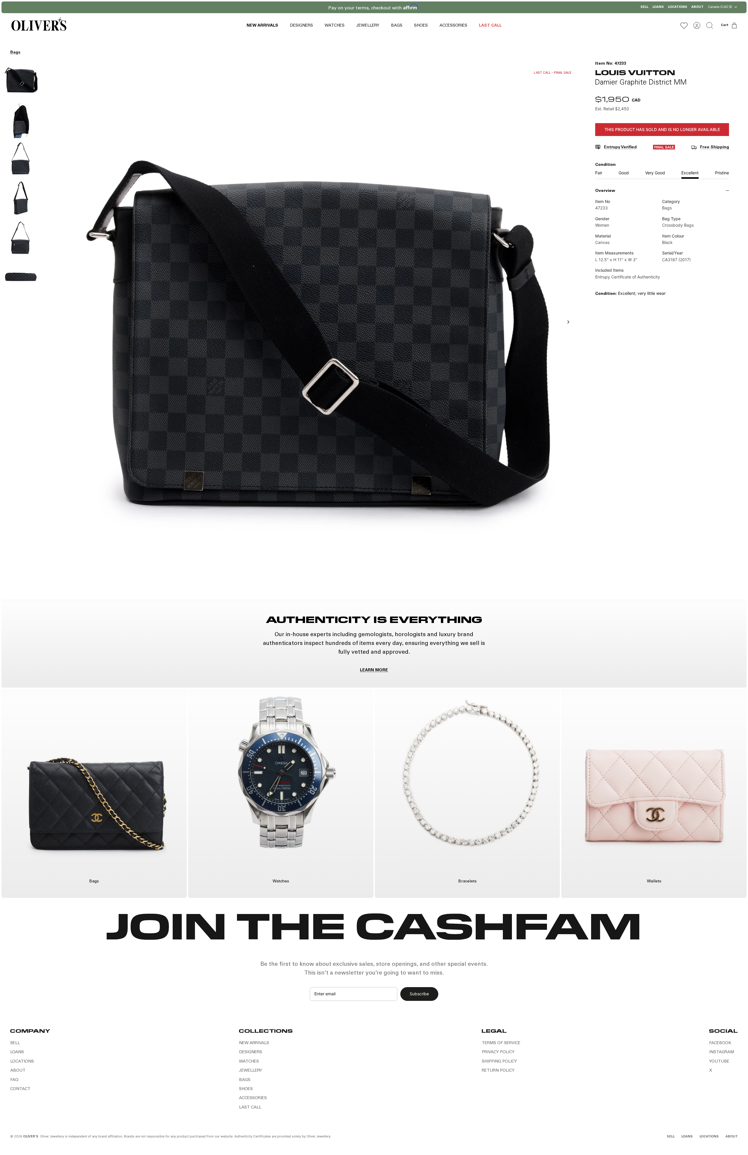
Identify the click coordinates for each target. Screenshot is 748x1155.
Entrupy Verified (620, 147)
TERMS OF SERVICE (501, 1043)
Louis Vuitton (635, 72)
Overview (605, 191)
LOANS (658, 7)
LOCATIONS (677, 7)
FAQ (14, 1080)
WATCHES (334, 26)
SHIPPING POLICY (499, 1062)
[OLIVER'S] (38, 25)
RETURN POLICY (498, 1071)
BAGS (396, 26)
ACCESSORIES (453, 26)
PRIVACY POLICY (498, 1052)
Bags (15, 53)
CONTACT (20, 1089)
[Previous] (298, 7)
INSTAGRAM (721, 1052)
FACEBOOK (720, 1043)
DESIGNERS (301, 26)
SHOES (421, 26)
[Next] (449, 7)
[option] (310, 328)
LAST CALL (490, 26)
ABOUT (697, 7)
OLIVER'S (30, 1136)
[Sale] (664, 148)
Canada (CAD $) (720, 7)
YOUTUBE (719, 1062)
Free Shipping (714, 147)
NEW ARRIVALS (262, 26)
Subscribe (419, 993)
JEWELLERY (367, 26)
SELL (644, 7)
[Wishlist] (684, 25)
